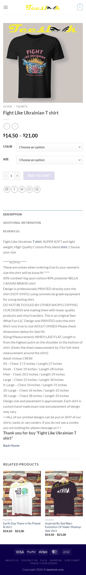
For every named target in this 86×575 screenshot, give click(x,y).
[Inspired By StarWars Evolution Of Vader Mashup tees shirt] (64, 493)
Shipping (56, 560)
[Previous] (3, 507)
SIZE (6, 159)
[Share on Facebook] (14, 189)
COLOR (7, 146)
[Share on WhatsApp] (7, 189)
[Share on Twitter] (22, 189)
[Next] (83, 507)
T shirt (37, 241)
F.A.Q (43, 560)
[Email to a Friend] (29, 189)
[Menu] (5, 7)
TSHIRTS (21, 106)
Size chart (72, 560)
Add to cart (39, 175)
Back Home (11, 445)
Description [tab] (12, 214)
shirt (64, 247)
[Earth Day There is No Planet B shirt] (22, 493)
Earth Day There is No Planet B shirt (21, 525)
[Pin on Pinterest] (37, 189)
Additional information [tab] (22, 222)
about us (12, 560)
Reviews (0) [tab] (11, 231)
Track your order (43, 563)
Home (7, 106)
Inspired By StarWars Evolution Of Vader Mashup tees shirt (63, 527)
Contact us (29, 560)
